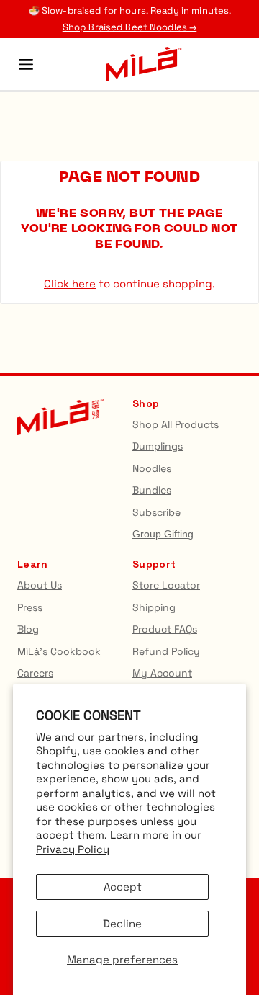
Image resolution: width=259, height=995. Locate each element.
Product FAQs (164, 629)
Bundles (151, 489)
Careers (35, 672)
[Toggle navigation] (26, 64)
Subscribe (156, 512)
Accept (123, 886)
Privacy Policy (72, 849)
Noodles (151, 468)
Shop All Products (175, 424)
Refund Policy (166, 651)
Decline (122, 923)
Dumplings (157, 446)
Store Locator (166, 585)
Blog (28, 629)
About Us (39, 585)
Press (29, 607)
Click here (70, 283)
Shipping (154, 607)
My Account (162, 672)
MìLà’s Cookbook (59, 651)
